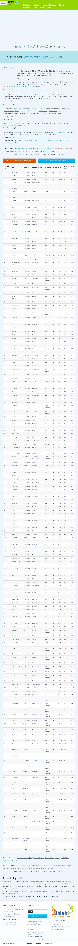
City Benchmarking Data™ (61, 926)
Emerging (47, 148)
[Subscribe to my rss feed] (16, 944)
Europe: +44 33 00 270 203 (35, 936)
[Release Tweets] (11, 944)
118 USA (11, 86)
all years (57, 56)
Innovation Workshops (10, 924)
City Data (61, 5)
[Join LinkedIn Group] (7, 944)
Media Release (40, 140)
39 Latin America (28, 86)
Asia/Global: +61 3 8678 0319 (35, 932)
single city (42, 123)
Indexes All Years (8, 911)
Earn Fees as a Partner (34, 924)
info (54, 113)
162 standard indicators (19, 109)
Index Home (12, 68)
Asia (41, 148)
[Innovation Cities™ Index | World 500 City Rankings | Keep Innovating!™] (9, 3)
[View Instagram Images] (9, 944)
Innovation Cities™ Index (60, 923)
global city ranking (41, 82)
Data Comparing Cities (11, 128)
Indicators (36, 5)
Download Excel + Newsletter (63, 148)
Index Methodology (9, 913)
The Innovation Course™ (60, 928)
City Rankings (26, 5)
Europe (36, 148)
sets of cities (53, 111)
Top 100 (17, 148)
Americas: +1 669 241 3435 (35, 934)
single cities (43, 111)
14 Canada (17, 86)
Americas (29, 148)
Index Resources (8, 137)
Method (15, 143)
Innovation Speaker (58, 929)
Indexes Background (54, 140)
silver (16, 126)
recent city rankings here (35, 56)
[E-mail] (4, 944)
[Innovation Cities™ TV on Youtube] (14, 944)
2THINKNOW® (57, 924)
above (22, 126)
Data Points (43, 109)
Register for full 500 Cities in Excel (13, 909)
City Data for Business (10, 922)
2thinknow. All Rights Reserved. (44, 943)
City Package (8, 126)
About (42, 8)
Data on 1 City (8, 119)
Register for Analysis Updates (36, 921)
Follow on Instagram (33, 923)
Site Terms (41, 939)
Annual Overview (24, 140)
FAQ (4, 89)
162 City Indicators (9, 104)
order (58, 113)
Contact (49, 8)
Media (35, 8)
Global (23, 148)
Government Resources (49, 5)
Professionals (26, 8)
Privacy (36, 939)
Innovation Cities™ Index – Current (14, 908)
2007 (48, 98)
